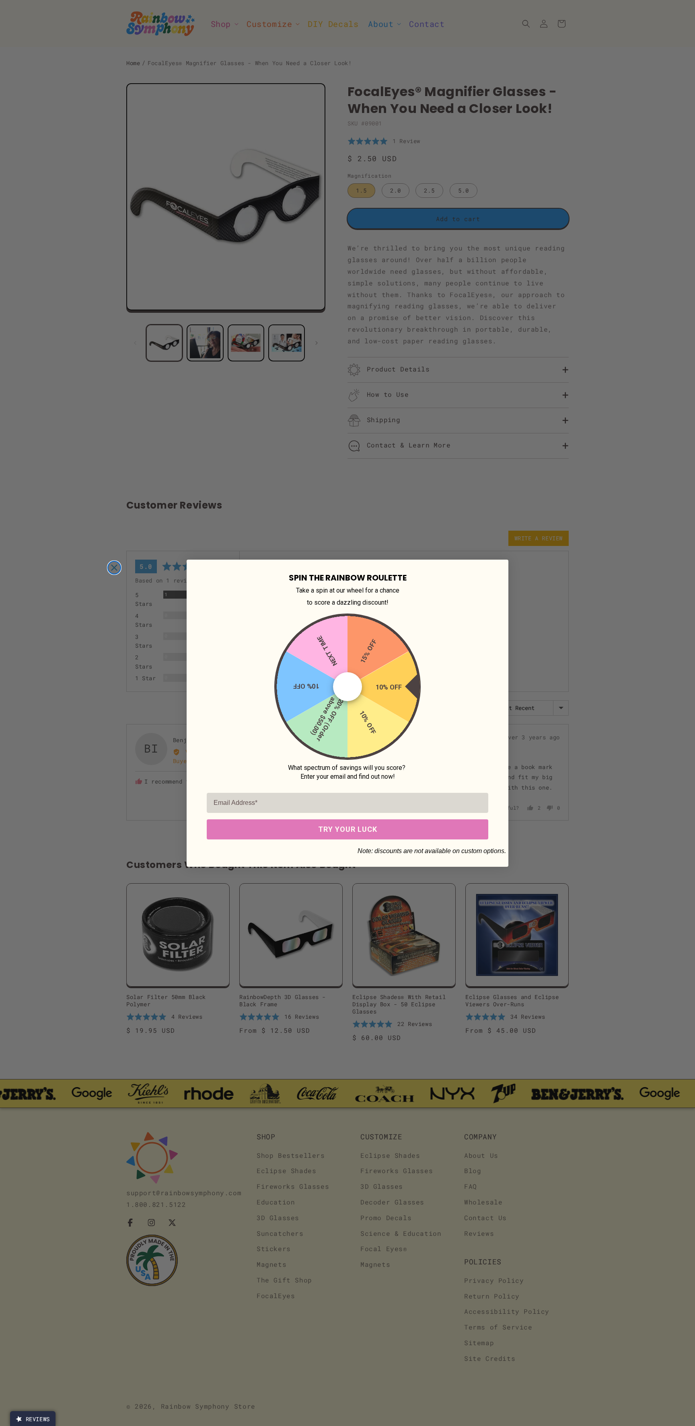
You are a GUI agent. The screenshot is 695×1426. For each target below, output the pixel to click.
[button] (33, 1418)
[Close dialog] (114, 567)
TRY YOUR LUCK (347, 829)
